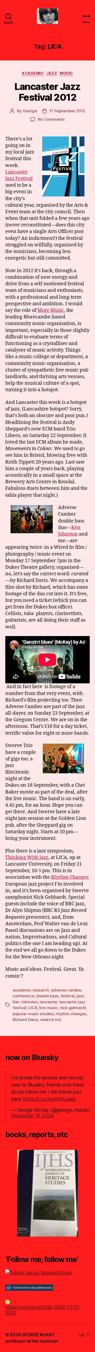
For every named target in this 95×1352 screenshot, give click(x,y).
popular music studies (33, 1013)
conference (23, 995)
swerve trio (50, 1019)
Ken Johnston (25, 1001)
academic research (31, 990)
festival (68, 995)
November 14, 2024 (32, 1115)
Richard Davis (25, 1019)
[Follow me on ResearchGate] (47, 1273)
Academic (33, 73)
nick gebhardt (73, 1007)
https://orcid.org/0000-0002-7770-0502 (42, 1309)
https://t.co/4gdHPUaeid (49, 1099)
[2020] (47, 1193)
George (30, 110)
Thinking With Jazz (26, 858)
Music (66, 73)
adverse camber (66, 990)
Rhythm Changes (70, 877)
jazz (80, 995)
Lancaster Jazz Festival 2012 (47, 92)
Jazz (51, 73)
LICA (32, 1007)
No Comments (51, 119)
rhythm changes (71, 1013)
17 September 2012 (67, 110)
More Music (50, 310)
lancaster (48, 1001)
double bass (47, 995)
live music (48, 1007)
